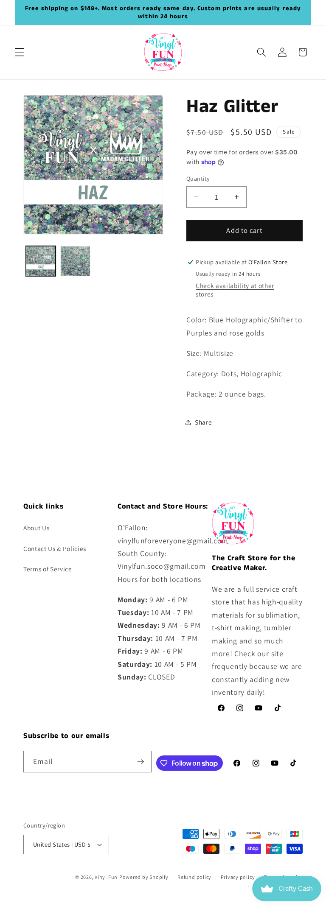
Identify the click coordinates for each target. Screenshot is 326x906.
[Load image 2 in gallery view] (75, 261)
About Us (36, 527)
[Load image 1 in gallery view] (41, 261)
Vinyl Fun (106, 877)
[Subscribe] (140, 762)
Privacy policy (238, 877)
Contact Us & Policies (54, 548)
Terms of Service (47, 569)
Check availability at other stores (235, 289)
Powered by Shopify (144, 877)
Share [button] (203, 422)
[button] (19, 52)
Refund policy (194, 877)
